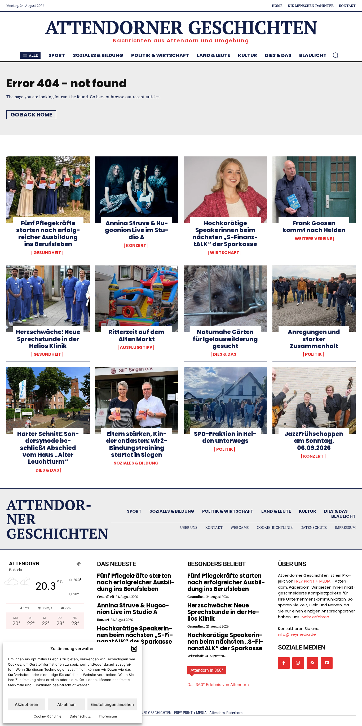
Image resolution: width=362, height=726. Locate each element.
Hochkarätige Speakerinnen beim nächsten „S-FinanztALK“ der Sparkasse (225, 233)
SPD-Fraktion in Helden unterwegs (225, 437)
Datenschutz (80, 716)
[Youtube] (327, 663)
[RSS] (312, 663)
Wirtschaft (224, 253)
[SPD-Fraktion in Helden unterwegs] (225, 400)
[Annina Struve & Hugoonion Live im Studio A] (137, 189)
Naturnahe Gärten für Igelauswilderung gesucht (225, 339)
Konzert (136, 245)
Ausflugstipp (136, 347)
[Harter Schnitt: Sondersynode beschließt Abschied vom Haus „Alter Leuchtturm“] (48, 400)
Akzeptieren (26, 704)
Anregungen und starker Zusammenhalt (314, 339)
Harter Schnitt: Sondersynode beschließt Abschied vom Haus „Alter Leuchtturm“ (48, 448)
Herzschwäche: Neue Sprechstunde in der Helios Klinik (48, 339)
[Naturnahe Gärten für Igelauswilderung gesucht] (225, 298)
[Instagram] (298, 663)
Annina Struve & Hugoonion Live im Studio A (136, 230)
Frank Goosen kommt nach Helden (313, 226)
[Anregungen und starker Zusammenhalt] (314, 298)
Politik (313, 354)
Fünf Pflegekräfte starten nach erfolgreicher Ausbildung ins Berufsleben (48, 233)
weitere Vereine (313, 239)
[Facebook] (284, 663)
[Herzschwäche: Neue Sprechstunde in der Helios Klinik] (48, 298)
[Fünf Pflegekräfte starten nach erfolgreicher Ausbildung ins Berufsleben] (48, 189)
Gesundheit (47, 253)
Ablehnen (66, 704)
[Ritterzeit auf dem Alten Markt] (137, 298)
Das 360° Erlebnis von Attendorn (218, 684)
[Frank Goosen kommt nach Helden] (314, 189)
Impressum (108, 716)
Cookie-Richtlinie (47, 716)
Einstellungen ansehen (112, 704)
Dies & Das (224, 354)
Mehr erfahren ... (317, 617)
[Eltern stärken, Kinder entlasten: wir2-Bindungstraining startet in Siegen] (137, 400)
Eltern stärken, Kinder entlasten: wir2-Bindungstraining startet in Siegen (136, 444)
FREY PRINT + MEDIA (312, 581)
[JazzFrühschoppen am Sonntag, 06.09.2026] (314, 400)
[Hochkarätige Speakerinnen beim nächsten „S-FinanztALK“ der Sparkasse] (225, 189)
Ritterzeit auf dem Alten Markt (137, 335)
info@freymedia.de (297, 634)
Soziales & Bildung (136, 463)
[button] (134, 648)
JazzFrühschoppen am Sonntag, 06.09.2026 (314, 441)
